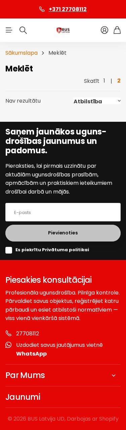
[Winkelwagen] (117, 30)
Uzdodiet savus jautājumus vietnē (59, 349)
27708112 (27, 333)
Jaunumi (22, 396)
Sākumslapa (21, 53)
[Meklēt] (23, 30)
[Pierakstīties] (104, 30)
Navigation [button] (9, 30)
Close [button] (63, 375)
